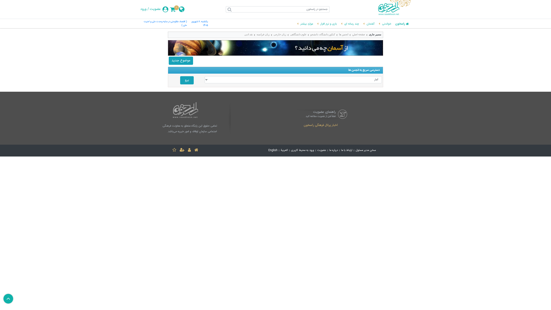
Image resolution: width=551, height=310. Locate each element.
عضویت (155, 9)
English (272, 150)
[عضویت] (182, 150)
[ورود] (189, 150)
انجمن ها (343, 34)
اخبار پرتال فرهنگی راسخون (321, 125)
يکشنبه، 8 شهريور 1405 (199, 23)
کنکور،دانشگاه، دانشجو (322, 34)
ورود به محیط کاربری (302, 150)
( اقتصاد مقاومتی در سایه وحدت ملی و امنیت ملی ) (165, 23)
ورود (143, 9)
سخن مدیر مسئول (366, 150)
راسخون (400, 24)
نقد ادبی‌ (248, 34)
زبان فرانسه (263, 34)
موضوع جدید (181, 61)
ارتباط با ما (346, 150)
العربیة (284, 150)
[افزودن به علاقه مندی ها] (174, 150)
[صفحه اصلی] (196, 150)
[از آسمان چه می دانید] (275, 48)
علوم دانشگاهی (298, 34)
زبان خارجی (280, 34)
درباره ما (333, 150)
